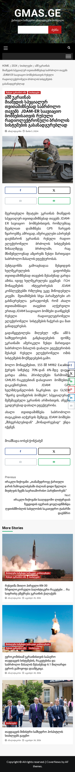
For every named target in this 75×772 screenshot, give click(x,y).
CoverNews (54, 761)
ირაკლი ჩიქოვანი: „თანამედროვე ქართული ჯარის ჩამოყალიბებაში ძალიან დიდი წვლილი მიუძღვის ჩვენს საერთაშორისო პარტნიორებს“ (36, 484)
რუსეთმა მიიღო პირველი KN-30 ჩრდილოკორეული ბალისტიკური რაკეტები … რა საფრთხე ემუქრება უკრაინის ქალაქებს (37, 589)
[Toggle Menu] (68, 56)
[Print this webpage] (21, 200)
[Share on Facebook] (21, 190)
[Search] (69, 48)
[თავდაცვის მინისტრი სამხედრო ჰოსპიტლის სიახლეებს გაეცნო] (37, 703)
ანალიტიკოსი (14, 131)
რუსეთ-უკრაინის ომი (16, 92)
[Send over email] (54, 200)
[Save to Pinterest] (71, 389)
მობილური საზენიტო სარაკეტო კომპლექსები (28, 573)
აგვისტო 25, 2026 (33, 598)
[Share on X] (54, 190)
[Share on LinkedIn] (71, 397)
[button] (5, 47)
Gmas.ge (37, 13)
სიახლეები (34, 92)
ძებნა (54, 29)
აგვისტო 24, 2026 (33, 673)
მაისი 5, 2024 (32, 131)
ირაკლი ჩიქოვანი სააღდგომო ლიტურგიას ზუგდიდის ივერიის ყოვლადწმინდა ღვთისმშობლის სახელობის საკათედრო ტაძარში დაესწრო (37, 504)
